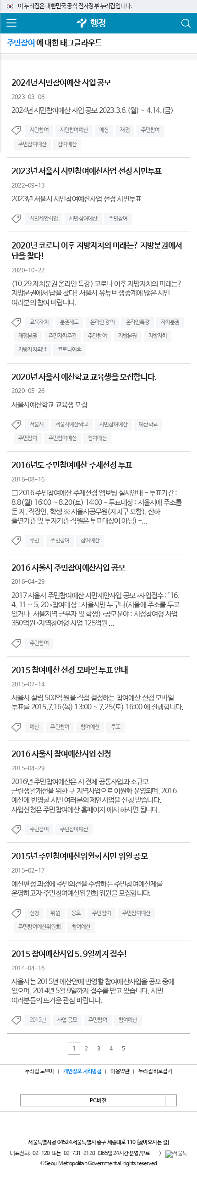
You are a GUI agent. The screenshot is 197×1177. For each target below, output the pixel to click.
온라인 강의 (102, 322)
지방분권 (127, 336)
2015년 (38, 1020)
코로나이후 (69, 350)
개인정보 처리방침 (82, 1071)
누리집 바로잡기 (155, 1071)
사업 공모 (67, 1020)
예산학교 (148, 424)
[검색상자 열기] (185, 23)
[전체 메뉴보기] (11, 23)
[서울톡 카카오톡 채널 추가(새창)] (176, 1154)
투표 (115, 727)
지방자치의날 (32, 350)
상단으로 (171, 1100)
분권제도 (69, 322)
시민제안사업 (44, 219)
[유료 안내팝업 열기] (154, 1153)
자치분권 (170, 322)
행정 (98, 23)
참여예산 (67, 144)
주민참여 (150, 130)
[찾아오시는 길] (153, 1142)
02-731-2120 (79, 1153)
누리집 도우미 (39, 1071)
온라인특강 (137, 322)
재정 (124, 130)
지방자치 (157, 336)
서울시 (37, 424)
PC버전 (98, 1101)
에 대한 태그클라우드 (54, 43)
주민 (34, 540)
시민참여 (39, 130)
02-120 (41, 1153)
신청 (34, 913)
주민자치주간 (63, 336)
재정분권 (27, 336)
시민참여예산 (74, 130)
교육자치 (39, 322)
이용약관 (119, 1071)
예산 (104, 130)
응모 (76, 913)
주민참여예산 (32, 144)
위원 (55, 913)
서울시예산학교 (71, 424)
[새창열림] (82, 23)
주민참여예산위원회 (39, 927)
